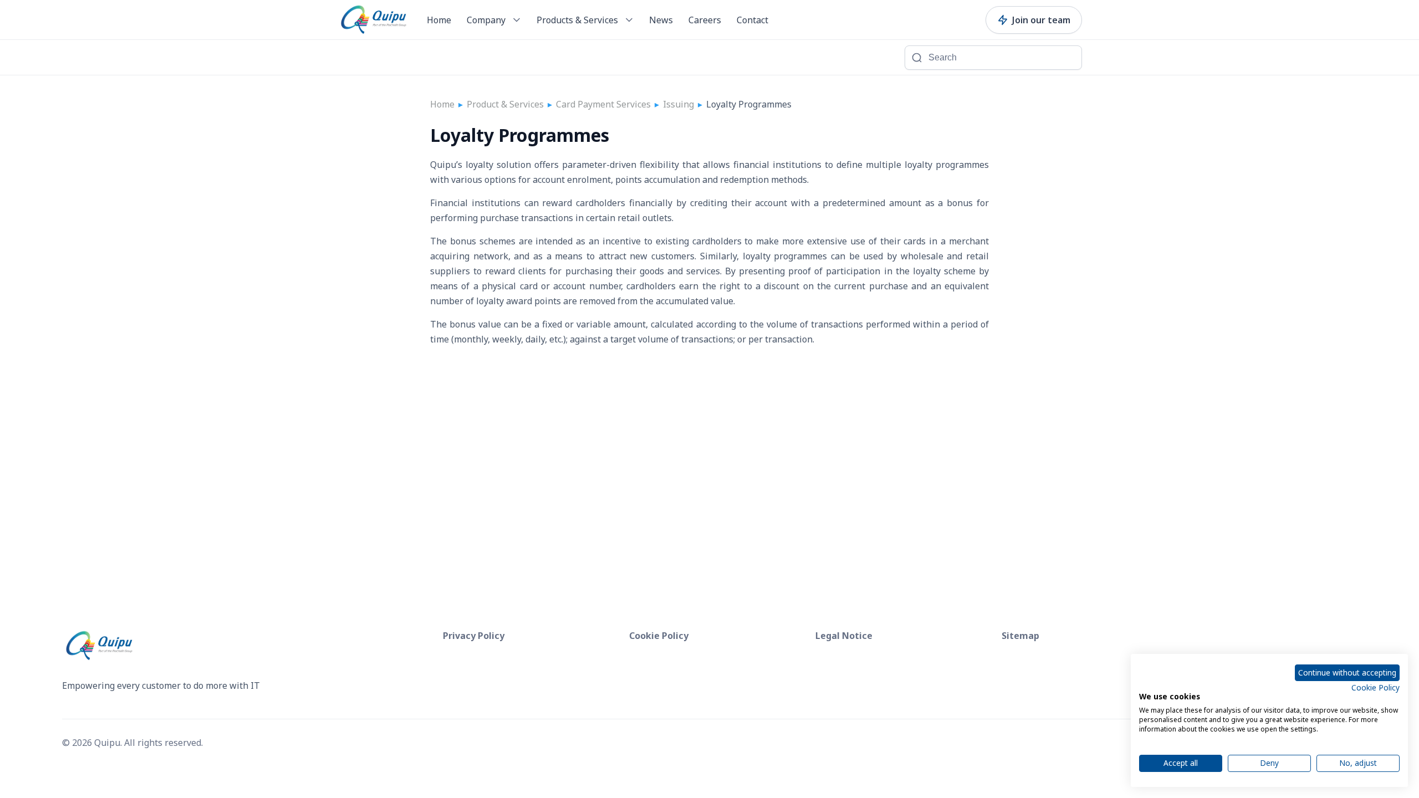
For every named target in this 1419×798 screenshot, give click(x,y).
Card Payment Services (603, 104)
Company (486, 20)
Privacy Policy (473, 636)
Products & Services (577, 20)
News (661, 20)
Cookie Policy (1375, 687)
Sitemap (1020, 636)
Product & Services (505, 104)
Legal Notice (843, 636)
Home (439, 20)
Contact (752, 20)
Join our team (1041, 20)
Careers (704, 20)
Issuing (678, 104)
